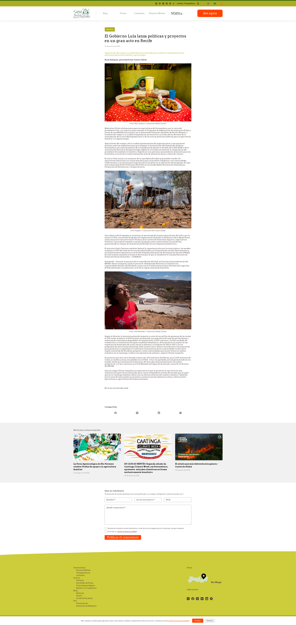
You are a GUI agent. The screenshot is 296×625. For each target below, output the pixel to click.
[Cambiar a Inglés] (208, 3)
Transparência (189, 3)
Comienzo (139, 13)
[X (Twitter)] (137, 413)
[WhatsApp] (180, 413)
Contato (180, 3)
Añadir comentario (115, 508)
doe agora (210, 13)
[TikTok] (173, 3)
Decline (210, 621)
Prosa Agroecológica (85, 585)
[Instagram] (156, 3)
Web (168, 500)
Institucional (79, 568)
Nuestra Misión (157, 13)
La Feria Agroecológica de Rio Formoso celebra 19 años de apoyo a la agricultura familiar (94, 467)
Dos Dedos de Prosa (84, 583)
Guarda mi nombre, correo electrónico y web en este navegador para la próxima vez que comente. (146, 528)
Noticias (109, 29)
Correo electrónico (145, 500)
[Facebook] (160, 3)
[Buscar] (198, 4)
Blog (105, 13)
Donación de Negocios (86, 606)
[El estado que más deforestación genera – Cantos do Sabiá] (199, 447)
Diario (79, 596)
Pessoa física (82, 603)
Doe (75, 601)
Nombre (110, 500)
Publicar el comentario (123, 537)
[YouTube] (163, 3)
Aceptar (197, 621)
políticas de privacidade (178, 621)
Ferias (123, 13)
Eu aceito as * (122, 531)
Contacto (80, 575)
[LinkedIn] (167, 3)
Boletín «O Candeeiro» (86, 588)
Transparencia (83, 573)
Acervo (76, 578)
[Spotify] (170, 3)
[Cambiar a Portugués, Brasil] (214, 3)
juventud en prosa (84, 598)
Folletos (80, 580)
